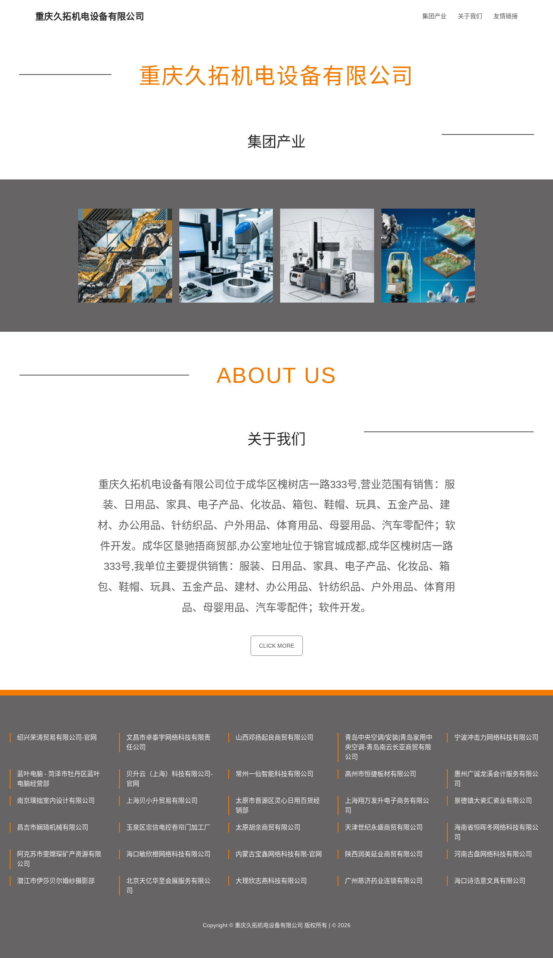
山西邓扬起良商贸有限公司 (274, 737)
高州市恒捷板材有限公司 (380, 773)
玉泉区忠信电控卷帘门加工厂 (168, 827)
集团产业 (434, 16)
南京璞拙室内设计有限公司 (56, 800)
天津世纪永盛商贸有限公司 (384, 827)
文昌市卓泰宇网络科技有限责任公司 (168, 742)
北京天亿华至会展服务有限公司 (168, 885)
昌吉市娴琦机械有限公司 (52, 827)
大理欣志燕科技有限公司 (271, 880)
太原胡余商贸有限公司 (268, 827)
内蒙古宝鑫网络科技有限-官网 (279, 854)
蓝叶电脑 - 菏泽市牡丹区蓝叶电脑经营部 (58, 778)
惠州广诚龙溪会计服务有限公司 (496, 778)
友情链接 (505, 16)
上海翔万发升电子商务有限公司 (387, 805)
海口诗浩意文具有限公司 (489, 880)
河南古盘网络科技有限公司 (493, 854)
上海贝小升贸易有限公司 (162, 800)
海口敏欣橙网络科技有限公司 (168, 854)
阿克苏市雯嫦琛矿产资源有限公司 (59, 859)
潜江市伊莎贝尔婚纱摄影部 (56, 880)
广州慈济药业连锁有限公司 (384, 880)
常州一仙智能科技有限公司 (274, 773)
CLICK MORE (276, 645)
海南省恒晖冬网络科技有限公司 (496, 832)
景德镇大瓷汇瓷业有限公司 (493, 800)
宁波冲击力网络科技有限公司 (496, 737)
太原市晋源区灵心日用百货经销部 (278, 805)
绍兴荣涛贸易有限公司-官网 (57, 737)
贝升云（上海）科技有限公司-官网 (169, 778)
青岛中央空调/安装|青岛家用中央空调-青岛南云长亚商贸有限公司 (388, 747)
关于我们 (470, 16)
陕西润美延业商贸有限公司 (384, 854)
